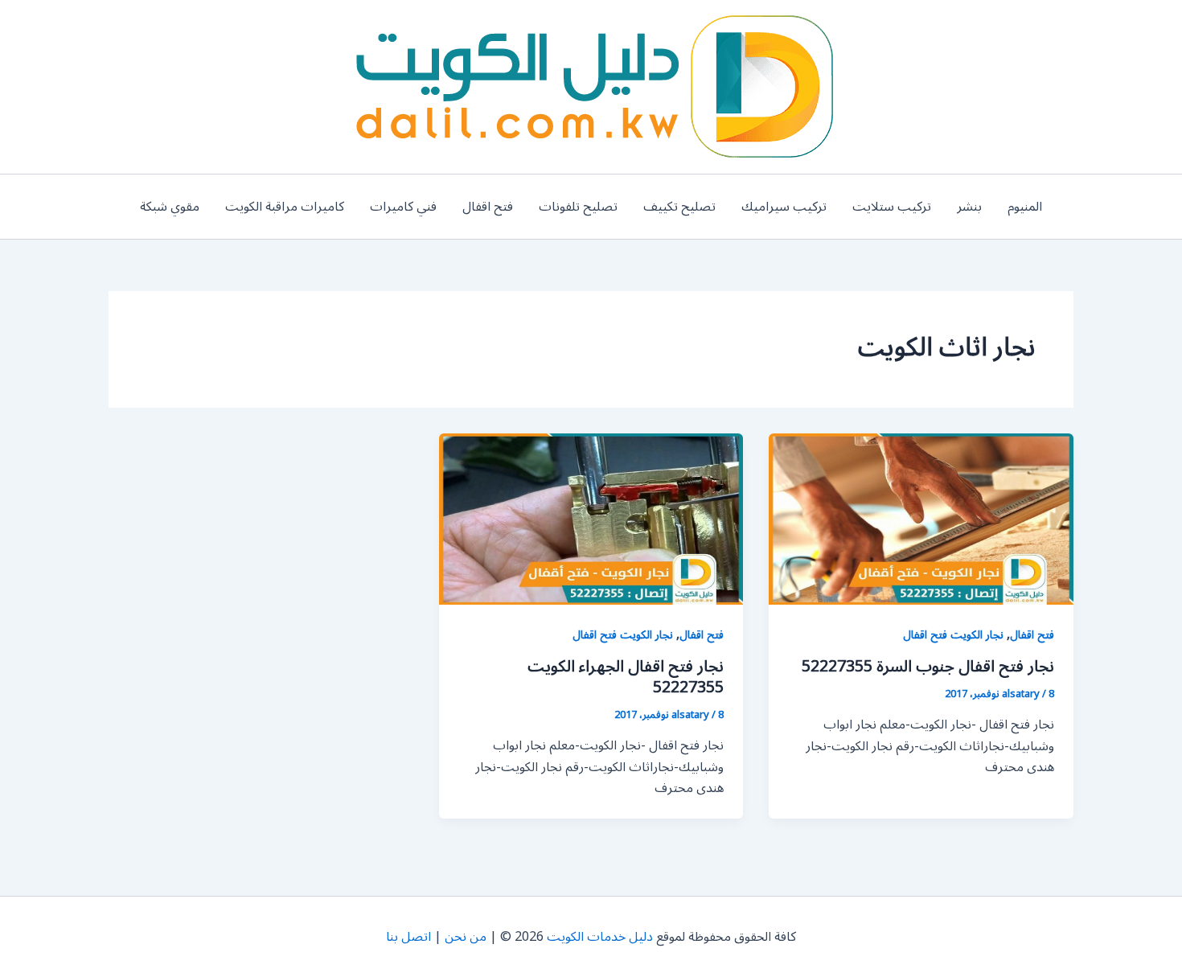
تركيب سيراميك (784, 206)
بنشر (969, 206)
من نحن (465, 936)
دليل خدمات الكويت (600, 936)
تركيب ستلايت (891, 206)
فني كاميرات (403, 206)
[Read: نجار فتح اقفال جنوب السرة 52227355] (921, 518)
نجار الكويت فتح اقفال (953, 635)
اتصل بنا (408, 936)
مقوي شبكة (169, 206)
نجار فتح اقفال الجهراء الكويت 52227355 (625, 677)
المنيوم (1025, 206)
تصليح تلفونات (578, 206)
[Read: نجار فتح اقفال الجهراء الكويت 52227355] (591, 518)
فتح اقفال (487, 206)
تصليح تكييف (679, 206)
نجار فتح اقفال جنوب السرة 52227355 (928, 666)
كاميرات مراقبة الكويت (284, 206)
